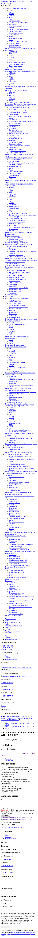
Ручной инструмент (15, 142)
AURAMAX (13, 52)
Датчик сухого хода (15, 301)
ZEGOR (11, 203)
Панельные (12, 383)
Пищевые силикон (15, 556)
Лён (10, 478)
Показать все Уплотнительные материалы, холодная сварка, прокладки (19, 493)
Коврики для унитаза (16, 33)
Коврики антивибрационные (18, 29)
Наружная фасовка (15, 166)
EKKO (11, 10)
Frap (10, 12)
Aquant (11, 407)
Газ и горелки (13, 114)
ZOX (10, 355)
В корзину (12, 749)
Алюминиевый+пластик (17, 572)
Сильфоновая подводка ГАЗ (18, 560)
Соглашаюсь (5, 927)
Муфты (11, 327)
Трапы (11, 170)
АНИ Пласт (12, 421)
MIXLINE (12, 350)
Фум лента (12, 489)
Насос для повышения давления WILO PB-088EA (16, 719)
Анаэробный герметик (16, 477)
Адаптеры (12, 582)
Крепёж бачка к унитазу (17, 464)
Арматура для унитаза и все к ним (20, 456)
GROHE (11, 95)
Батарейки (12, 584)
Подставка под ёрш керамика (18, 466)
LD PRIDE (12, 194)
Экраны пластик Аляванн (17, 577)
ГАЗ (10, 210)
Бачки (10, 458)
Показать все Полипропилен (14, 345)
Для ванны (12, 248)
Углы (10, 334)
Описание (8, 759)
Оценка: (3, 814)
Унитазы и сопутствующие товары (16, 454)
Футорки (12, 530)
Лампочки (12, 588)
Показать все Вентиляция (13, 69)
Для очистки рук (14, 125)
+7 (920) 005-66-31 (7, 648)
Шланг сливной (14, 563)
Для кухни (12, 249)
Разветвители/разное (15, 595)
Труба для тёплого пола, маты (15, 447)
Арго (10, 359)
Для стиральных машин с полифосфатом (22, 392)
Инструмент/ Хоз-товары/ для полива (17, 106)
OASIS (11, 78)
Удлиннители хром (15, 527)
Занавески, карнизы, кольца (18, 26)
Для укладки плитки (15, 132)
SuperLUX (12, 80)
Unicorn (11, 416)
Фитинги (12, 543)
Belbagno (12, 92)
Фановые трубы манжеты (17, 432)
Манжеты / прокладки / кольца (19, 482)
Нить (10, 485)
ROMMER (12, 196)
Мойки (7, 269)
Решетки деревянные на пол (18, 41)
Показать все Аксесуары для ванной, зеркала (20, 48)
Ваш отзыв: (4, 808)
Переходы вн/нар (14, 513)
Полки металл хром (15, 38)
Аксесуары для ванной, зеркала (15, 8)
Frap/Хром (12, 409)
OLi (10, 97)
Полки (11, 36)
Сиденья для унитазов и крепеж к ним (21, 468)
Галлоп (11, 211)
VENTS (11, 60)
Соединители (13, 541)
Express (11, 74)
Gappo (11, 191)
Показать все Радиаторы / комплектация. (18, 388)
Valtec (10, 199)
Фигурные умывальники (17, 256)
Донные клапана (14, 423)
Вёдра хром (12, 24)
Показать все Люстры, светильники (16, 243)
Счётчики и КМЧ (10, 445)
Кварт (11, 574)
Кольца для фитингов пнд (17, 324)
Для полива (12, 126)
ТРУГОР (11, 366)
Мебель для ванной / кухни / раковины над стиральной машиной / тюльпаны (19, 245)
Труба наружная (14, 175)
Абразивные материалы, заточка (19, 107)
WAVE (11, 100)
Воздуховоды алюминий (17, 62)
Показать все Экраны (12, 579)
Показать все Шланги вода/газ (15, 567)
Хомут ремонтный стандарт (18, 548)
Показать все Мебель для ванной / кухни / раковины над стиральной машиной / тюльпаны (21, 259)
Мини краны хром (15, 223)
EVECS (11, 57)
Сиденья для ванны (15, 43)
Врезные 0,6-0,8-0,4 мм (16, 277)
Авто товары (13, 109)
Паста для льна (14, 487)
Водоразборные (14, 208)
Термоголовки (13, 229)
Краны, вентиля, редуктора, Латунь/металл (19, 184)
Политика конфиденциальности (11, 827)
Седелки (11, 329)
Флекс (11, 67)
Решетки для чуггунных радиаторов (21, 385)
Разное (11, 40)
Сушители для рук (15, 47)
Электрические (14, 371)
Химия (11, 178)
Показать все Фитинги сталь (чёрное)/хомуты (20, 551)
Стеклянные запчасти (16, 45)
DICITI (11, 54)
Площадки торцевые (15, 66)
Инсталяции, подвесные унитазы (16, 90)
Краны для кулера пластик (17, 218)
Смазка (11, 168)
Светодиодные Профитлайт (18, 239)
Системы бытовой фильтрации (15, 390)
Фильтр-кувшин (14, 400)
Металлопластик (14, 263)
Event (10, 59)
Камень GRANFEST (15, 282)
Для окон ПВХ (13, 119)
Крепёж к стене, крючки (17, 362)
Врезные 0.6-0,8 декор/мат (17, 279)
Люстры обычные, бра (16, 237)
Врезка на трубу (14, 501)
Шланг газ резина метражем (18, 562)
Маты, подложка (14, 449)
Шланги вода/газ (10, 553)
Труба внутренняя (15, 173)
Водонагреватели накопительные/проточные (20, 71)
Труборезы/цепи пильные (17, 151)
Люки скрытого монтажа (17, 64)
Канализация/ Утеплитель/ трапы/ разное (18, 158)
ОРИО (11, 425)
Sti (9, 197)
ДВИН (11, 360)
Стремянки (12, 147)
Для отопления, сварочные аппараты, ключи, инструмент (21, 122)
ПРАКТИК (12, 225)
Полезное (12, 140)
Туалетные (12, 315)
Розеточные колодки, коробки (18, 605)
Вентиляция (9, 50)
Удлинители (13, 612)
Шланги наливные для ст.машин (19, 565)
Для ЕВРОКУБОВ (15, 303)
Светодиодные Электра (16, 241)
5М (10, 348)
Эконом (11, 230)
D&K (10, 93)
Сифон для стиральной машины (19, 430)
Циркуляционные (14, 317)
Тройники (12, 331)
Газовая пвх (12, 555)
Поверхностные (14, 312)
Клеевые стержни (14, 135)
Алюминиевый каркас (16, 570)
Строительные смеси (16, 149)
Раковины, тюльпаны (16, 255)
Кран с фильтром (14, 217)
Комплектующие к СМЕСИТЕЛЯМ (20, 438)
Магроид (12, 364)
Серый (11, 343)
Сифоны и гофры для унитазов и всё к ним (19, 406)
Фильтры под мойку (15, 402)
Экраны (7, 569)
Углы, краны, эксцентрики (17, 367)
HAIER (11, 76)
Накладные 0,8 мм (15, 291)
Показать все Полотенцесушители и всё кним (20, 373)
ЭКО (10, 369)
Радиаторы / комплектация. (14, 374)
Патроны (12, 591)
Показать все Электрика (13, 615)
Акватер (11, 419)
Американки (13, 499)
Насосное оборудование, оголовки (16, 298)
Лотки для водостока (16, 165)
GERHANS (12, 411)
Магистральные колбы (16, 393)
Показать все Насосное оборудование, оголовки (21, 319)
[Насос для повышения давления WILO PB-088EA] (21, 725)
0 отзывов (25, 753)
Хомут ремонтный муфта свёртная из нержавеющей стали (21, 545)
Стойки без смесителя (16, 442)
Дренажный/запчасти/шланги (18, 307)
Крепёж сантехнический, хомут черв (21, 163)
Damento (11, 187)
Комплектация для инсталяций (19, 102)
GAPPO (11, 14)
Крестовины (13, 508)
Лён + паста (12, 480)
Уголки (11, 525)
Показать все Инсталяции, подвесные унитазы (20, 104)
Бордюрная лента (14, 21)
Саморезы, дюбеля (15, 144)
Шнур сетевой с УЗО (16, 614)
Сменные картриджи (16, 397)
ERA (10, 55)
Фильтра (11, 529)
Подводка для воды (15, 558)
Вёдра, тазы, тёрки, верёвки (18, 112)
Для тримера (13, 130)
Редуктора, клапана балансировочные (21, 227)
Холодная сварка (14, 490)
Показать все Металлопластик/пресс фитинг (19, 267)
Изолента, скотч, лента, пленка (19, 133)
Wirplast (11, 418)
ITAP (10, 192)
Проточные (12, 85)
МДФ (10, 575)
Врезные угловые (14, 281)
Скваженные (13, 314)
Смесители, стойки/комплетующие (16, 437)
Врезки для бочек (14, 503)
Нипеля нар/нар (14, 511)
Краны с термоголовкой (17, 222)
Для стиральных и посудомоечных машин (23, 215)
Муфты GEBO (9, 296)
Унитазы (11, 470)
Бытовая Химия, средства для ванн (20, 22)
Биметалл (12, 378)
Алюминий (12, 376)
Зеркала (11, 28)
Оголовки (12, 310)
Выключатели (13, 586)
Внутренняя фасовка (15, 159)
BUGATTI (12, 185)
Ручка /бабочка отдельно (17, 518)
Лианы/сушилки (14, 34)
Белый (11, 340)
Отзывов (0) (9, 761)
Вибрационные (14, 300)
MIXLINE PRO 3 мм (15, 275)
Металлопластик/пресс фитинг (15, 262)
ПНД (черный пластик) (12, 321)
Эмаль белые (13, 293)
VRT (10, 201)
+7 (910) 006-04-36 (7, 646)
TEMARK (12, 352)
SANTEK (12, 99)
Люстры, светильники (12, 236)
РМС (10, 428)
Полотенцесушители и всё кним (15, 347)
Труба (10, 333)
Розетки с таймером (15, 603)
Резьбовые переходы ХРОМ (18, 517)
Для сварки (12, 128)
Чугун (11, 386)
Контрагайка (13, 506)
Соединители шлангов (16, 522)
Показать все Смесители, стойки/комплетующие (21, 444)
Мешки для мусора (15, 137)
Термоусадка (13, 610)
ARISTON (12, 73)
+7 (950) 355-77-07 (7, 649)
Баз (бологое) (13, 204)
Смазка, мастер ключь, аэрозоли (19, 145)
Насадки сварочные (15, 138)
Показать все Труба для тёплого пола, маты (19, 452)
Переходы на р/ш (14, 515)
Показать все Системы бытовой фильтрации (19, 404)
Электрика (8, 581)
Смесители (12, 399)
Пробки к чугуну (14, 539)
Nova (10, 412)
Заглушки (12, 322)
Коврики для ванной (15, 31)
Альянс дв (12, 357)
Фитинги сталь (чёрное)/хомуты (15, 536)
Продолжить (5, 815)
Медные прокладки (15, 484)
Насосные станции (15, 308)
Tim (10, 414)
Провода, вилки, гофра (16, 593)
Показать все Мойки (11, 295)
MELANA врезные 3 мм (17, 274)
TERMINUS (13, 354)
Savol (10, 19)
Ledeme (11, 15)
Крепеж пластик (14, 161)
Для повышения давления (17, 305)
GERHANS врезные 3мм (17, 270)
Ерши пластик (13, 463)
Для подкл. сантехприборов (18, 213)
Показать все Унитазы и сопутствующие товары (21, 471)
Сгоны (11, 520)
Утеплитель (12, 177)
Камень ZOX (13, 286)
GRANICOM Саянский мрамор (19, 272)
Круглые (11, 83)
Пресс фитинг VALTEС (16, 265)
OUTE (11, 17)
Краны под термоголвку (17, 220)
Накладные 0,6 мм (15, 289)
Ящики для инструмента (17, 152)
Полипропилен (10, 338)
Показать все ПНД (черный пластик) (17, 336)
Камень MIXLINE (15, 284)
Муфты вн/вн (13, 510)
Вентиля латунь (14, 206)
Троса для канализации (16, 171)
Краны (11, 326)
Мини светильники (15, 589)
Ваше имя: (4, 800)
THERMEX (12, 81)
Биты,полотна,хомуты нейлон (19, 111)
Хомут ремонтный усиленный (19, 549)
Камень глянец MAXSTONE (18, 288)
